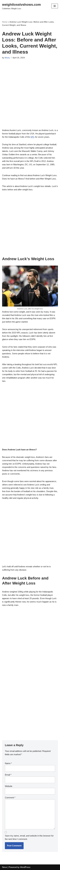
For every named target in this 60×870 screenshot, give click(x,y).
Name (8, 763)
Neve (4, 867)
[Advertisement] (30, 98)
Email (8, 775)
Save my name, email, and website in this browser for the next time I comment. (29, 837)
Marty (7, 58)
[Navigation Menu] (54, 6)
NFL (32, 137)
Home (4, 22)
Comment (10, 797)
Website (8, 786)
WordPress (25, 867)
